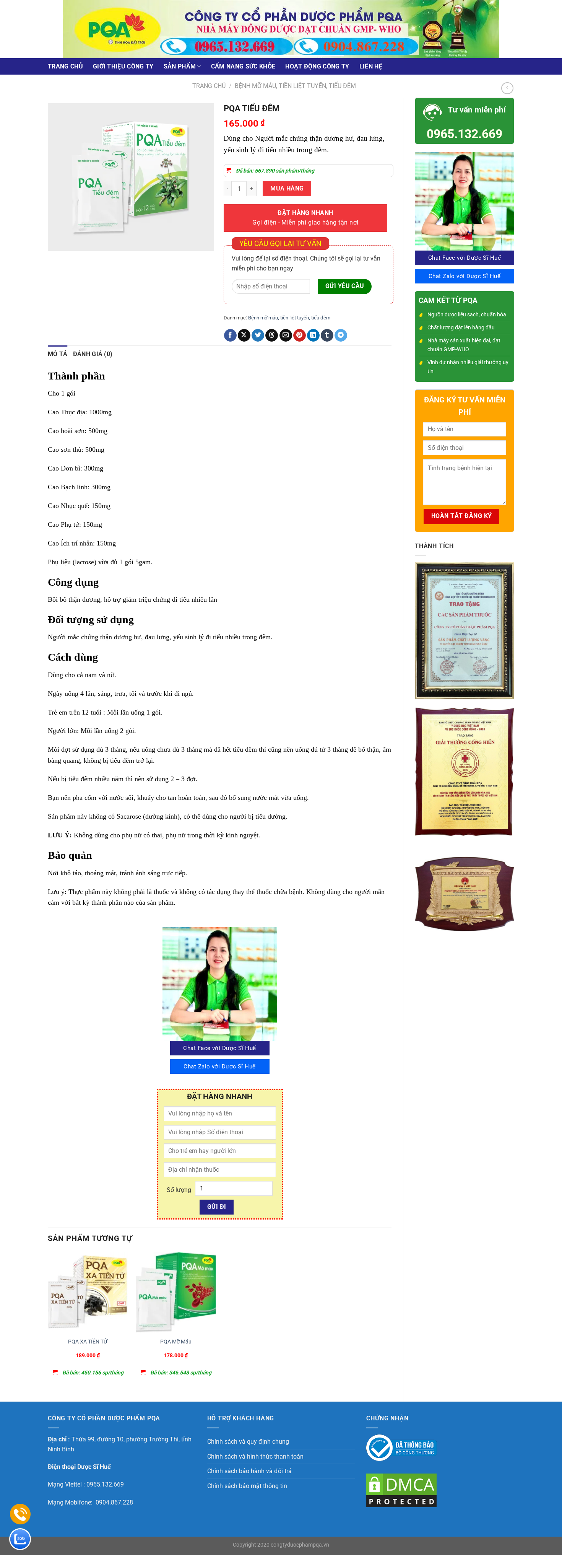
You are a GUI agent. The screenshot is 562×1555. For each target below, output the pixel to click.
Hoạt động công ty (317, 66)
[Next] (76, 258)
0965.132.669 (464, 134)
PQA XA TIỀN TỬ (87, 1341)
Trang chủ (65, 66)
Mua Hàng (287, 188)
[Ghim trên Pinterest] (299, 335)
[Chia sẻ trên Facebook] (230, 335)
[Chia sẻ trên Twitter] (258, 335)
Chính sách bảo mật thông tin (247, 1486)
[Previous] (55, 258)
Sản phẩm (180, 66)
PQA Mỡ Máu (176, 1341)
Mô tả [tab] (58, 354)
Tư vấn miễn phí (477, 109)
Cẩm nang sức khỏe (243, 66)
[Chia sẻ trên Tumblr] (327, 335)
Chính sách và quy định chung (248, 1441)
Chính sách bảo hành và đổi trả (249, 1471)
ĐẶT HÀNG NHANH (305, 218)
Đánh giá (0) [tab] (93, 354)
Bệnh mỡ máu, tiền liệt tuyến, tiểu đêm (295, 86)
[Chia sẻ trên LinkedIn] (313, 335)
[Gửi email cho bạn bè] (285, 335)
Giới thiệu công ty (123, 66)
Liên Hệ (370, 66)
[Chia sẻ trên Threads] (271, 335)
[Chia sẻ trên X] (244, 335)
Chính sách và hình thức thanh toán (255, 1456)
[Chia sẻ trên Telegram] (341, 335)
